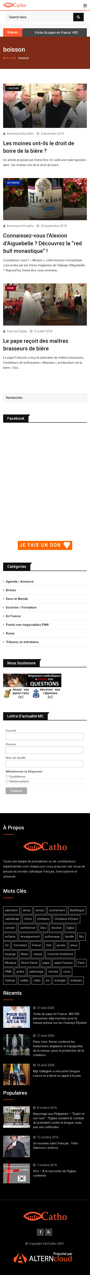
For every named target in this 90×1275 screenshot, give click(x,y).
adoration (11, 910)
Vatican (10, 980)
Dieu (43, 927)
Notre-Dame (29, 962)
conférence (27, 927)
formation (20, 945)
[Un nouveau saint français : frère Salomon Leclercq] (16, 1146)
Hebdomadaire (18, 781)
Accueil (11, 58)
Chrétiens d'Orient (66, 919)
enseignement (30, 936)
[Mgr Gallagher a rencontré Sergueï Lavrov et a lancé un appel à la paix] (16, 1074)
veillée (24, 980)
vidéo (37, 980)
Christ (28, 919)
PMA (8, 971)
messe (37, 954)
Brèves (11, 590)
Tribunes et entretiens (22, 642)
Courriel (11, 730)
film (81, 936)
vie (47, 980)
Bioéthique (77, 910)
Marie (24, 954)
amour (40, 910)
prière (20, 971)
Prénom (11, 744)
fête (49, 945)
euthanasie (52, 936)
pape (46, 962)
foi (7, 945)
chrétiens (43, 919)
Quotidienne (16, 776)
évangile (60, 980)
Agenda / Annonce (20, 581)
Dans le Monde (17, 599)
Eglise (70, 927)
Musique (10, 962)
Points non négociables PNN (27, 625)
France (36, 945)
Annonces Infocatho (20, 133)
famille (69, 936)
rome (66, 971)
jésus (74, 945)
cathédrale (12, 919)
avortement (57, 910)
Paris (81, 962)
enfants (10, 936)
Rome (10, 633)
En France (13, 616)
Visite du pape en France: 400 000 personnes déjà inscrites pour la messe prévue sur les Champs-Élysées (60, 1018)
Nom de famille (16, 757)
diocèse (56, 927)
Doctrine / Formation (21, 607)
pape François (63, 962)
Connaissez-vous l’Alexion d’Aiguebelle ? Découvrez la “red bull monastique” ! (42, 243)
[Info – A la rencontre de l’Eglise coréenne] (16, 1173)
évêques (76, 980)
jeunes (61, 945)
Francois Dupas (17, 331)
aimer (27, 910)
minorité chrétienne (60, 954)
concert (10, 927)
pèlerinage (36, 971)
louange (10, 954)
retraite (53, 971)
